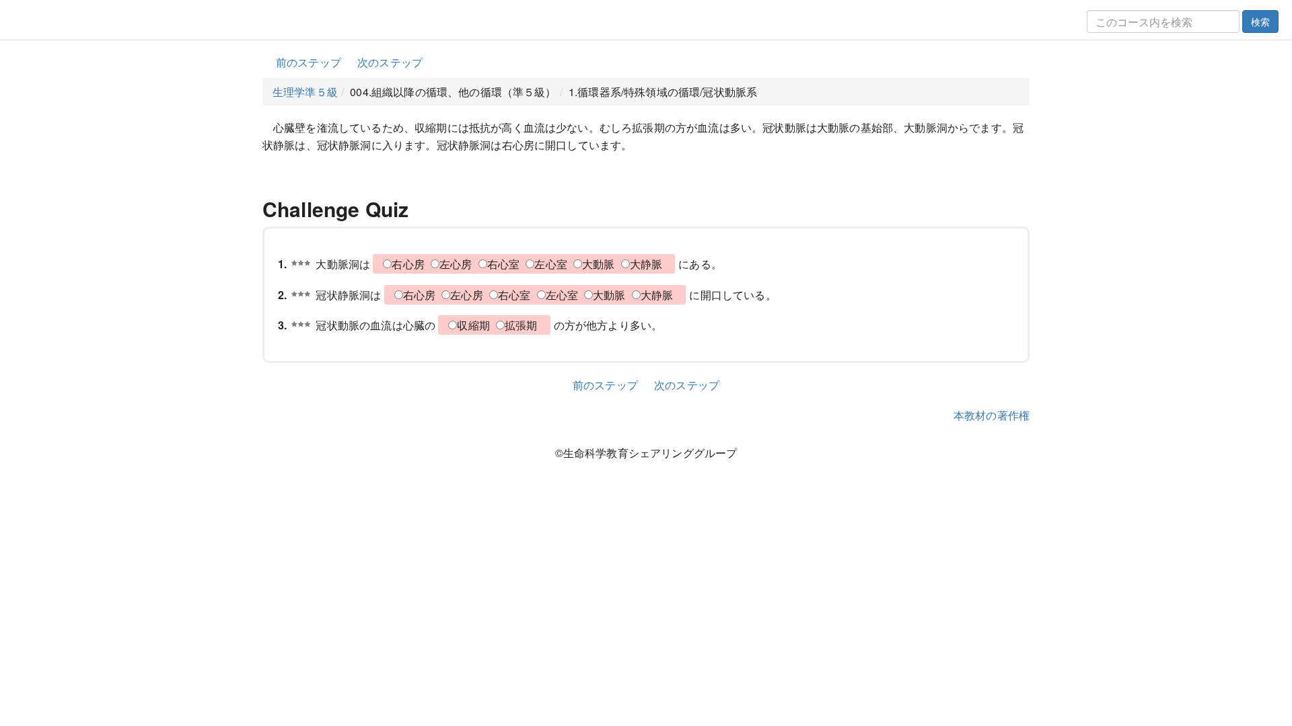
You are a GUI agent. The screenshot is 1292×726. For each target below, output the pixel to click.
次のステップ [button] (390, 62)
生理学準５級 (305, 91)
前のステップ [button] (308, 62)
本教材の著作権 (992, 415)
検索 (1260, 21)
